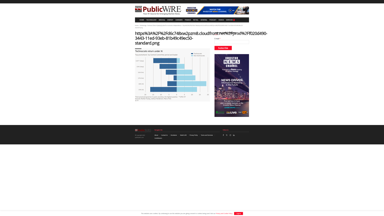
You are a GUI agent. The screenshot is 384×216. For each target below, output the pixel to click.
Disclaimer (174, 135)
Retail (195, 20)
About (156, 135)
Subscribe (223, 48)
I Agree (238, 213)
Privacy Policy (194, 135)
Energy (170, 20)
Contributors (158, 138)
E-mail (217, 39)
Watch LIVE (183, 135)
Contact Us (164, 135)
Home (141, 20)
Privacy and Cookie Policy (224, 213)
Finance (188, 20)
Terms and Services (207, 135)
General (203, 20)
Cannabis (179, 20)
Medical (162, 20)
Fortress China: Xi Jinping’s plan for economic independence (164, 25)
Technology (151, 20)
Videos (221, 20)
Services (229, 20)
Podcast (212, 20)
